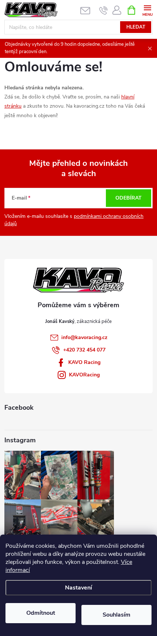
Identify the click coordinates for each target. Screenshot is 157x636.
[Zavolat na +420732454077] (103, 10)
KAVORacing (84, 374)
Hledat (135, 27)
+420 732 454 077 (84, 349)
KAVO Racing (84, 362)
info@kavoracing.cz (84, 337)
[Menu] (147, 9)
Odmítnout (40, 613)
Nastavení (78, 588)
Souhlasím (116, 615)
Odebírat (128, 197)
